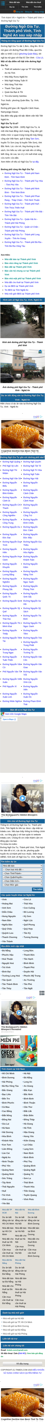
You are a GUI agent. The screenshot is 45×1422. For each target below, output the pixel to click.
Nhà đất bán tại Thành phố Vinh (20, 259)
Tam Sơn (34, 139)
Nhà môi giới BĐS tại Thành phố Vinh (22, 294)
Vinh (4, 899)
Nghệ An (21, 17)
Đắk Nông (7, 1115)
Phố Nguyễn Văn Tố (12, 671)
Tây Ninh (6, 1182)
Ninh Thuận (8, 1161)
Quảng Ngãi (29, 1170)
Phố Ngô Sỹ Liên (10, 466)
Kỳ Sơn (27, 916)
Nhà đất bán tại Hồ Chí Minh (8, 1231)
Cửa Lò (39, 57)
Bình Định (29, 1098)
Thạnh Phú (29, 967)
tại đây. (35, 162)
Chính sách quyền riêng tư (27, 1373)
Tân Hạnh (28, 959)
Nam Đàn (6, 920)
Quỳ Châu (7, 929)
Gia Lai (5, 1124)
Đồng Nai (6, 1119)
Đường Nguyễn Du (11, 527)
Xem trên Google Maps (15, 714)
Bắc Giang (7, 1090)
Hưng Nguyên (9, 916)
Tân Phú (28, 984)
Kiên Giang (29, 1140)
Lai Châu (28, 1145)
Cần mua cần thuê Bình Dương (33, 1253)
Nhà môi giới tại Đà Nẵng (14, 1330)
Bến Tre (6, 1098)
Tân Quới (6, 980)
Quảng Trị (29, 1174)
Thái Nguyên (8, 1187)
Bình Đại (6, 971)
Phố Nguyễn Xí (10, 686)
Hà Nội (27, 1073)
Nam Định (29, 1153)
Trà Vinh (6, 967)
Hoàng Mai (7, 903)
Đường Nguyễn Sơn (12, 601)
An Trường (29, 980)
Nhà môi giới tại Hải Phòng (15, 1334)
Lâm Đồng (7, 1149)
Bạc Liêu (6, 1094)
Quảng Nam (8, 1170)
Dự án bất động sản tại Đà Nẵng (8, 1270)
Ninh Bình (29, 1157)
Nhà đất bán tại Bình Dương (33, 1231)
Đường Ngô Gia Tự (10, 21)
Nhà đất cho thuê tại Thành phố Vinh (21, 282)
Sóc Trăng (7, 1178)
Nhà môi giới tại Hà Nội (13, 1318)
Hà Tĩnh (27, 1128)
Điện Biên (28, 1115)
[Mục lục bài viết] (42, 993)
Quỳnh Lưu (7, 933)
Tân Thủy (6, 988)
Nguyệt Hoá (8, 963)
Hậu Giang (29, 1132)
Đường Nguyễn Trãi (32, 638)
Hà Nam (6, 1128)
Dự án (12, 7)
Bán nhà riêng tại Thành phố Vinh (21, 263)
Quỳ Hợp (28, 929)
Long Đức (29, 950)
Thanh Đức (29, 955)
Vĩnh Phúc (29, 1199)
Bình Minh (29, 963)
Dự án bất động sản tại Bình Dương (33, 1220)
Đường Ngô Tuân (31, 474)
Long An (28, 1082)
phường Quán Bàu (28, 54)
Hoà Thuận (7, 959)
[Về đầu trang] (42, 1419)
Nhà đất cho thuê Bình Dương (33, 1242)
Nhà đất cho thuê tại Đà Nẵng (8, 1289)
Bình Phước (8, 1103)
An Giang (28, 1086)
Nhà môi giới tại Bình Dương (16, 1326)
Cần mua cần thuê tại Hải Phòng (20, 1303)
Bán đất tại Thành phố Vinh (18, 267)
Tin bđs (25, 7)
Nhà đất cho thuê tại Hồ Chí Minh (8, 1242)
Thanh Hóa (29, 1187)
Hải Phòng (7, 1082)
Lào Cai (6, 1153)
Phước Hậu (7, 955)
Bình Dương (8, 1077)
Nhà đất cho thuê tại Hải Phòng (20, 1292)
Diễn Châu (7, 912)
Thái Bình (28, 1182)
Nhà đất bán (14, 2)
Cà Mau (6, 1107)
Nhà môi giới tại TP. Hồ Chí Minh (17, 1322)
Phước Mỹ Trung (32, 976)
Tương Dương (31, 937)
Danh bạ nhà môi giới (13, 1313)
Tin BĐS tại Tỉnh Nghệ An (16, 290)
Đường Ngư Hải (30, 478)
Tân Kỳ (27, 933)
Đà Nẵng (6, 950)
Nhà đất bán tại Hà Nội (20, 1229)
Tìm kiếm (38, 7)
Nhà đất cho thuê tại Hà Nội (20, 1238)
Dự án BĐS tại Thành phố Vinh (19, 286)
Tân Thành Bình (10, 984)
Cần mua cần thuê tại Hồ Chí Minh (8, 1253)
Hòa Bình (6, 1136)
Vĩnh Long (7, 1199)
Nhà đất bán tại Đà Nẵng (8, 1280)
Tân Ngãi (28, 988)
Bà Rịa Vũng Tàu (10, 1086)
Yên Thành (7, 941)
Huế (4, 1191)
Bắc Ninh (28, 1094)
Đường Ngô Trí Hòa (32, 470)
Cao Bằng (7, 1111)
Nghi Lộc (28, 920)
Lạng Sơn (28, 1149)
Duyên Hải (29, 971)
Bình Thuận (29, 1103)
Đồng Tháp (29, 1119)
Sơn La (27, 1178)
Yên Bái (6, 1203)
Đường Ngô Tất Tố (32, 466)
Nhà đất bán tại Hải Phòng (20, 1281)
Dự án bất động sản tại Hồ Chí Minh (8, 1220)
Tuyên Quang (30, 1195)
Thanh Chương (9, 937)
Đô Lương (29, 912)
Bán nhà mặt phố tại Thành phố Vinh (23, 278)
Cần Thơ (28, 1107)
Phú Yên (6, 1166)
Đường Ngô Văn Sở (12, 478)
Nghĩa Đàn (7, 924)
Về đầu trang (22, 1364)
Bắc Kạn (28, 1090)
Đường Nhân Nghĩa (12, 701)
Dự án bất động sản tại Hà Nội (20, 1220)
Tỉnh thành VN (7, 17)
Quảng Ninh (8, 1174)
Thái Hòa (28, 903)
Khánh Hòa (7, 1140)
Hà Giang (28, 1124)
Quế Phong (29, 924)
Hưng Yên (29, 1136)
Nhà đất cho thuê (33, 2)
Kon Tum (6, 1145)
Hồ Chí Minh (8, 1073)
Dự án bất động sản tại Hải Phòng (20, 1270)
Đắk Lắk (28, 1111)
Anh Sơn (6, 908)
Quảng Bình (30, 1166)
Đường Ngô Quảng (11, 462)
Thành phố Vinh (34, 17)
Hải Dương (7, 1132)
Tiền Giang (29, 1191)
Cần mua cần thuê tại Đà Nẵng (7, 1300)
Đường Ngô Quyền (32, 462)
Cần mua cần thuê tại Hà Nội (20, 1249)
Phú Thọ (28, 1161)
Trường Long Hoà (11, 976)
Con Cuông (29, 908)
